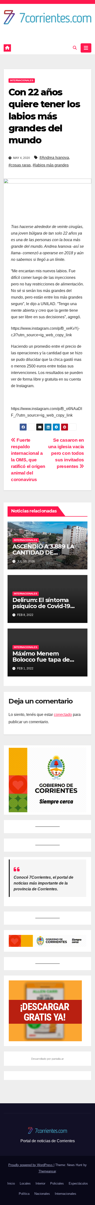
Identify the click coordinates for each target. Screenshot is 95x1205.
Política (24, 1194)
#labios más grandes (51, 165)
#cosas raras (20, 165)
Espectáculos (78, 1183)
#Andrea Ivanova (54, 157)
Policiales (57, 1183)
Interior (40, 1183)
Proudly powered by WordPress (31, 1165)
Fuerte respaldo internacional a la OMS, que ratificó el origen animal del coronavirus (28, 460)
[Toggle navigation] (86, 48)
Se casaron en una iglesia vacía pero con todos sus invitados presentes (66, 453)
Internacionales (21, 80)
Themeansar (47, 1171)
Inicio (11, 1183)
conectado (63, 714)
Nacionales (42, 1194)
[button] (75, 48)
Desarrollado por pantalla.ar (47, 1058)
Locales (25, 1183)
